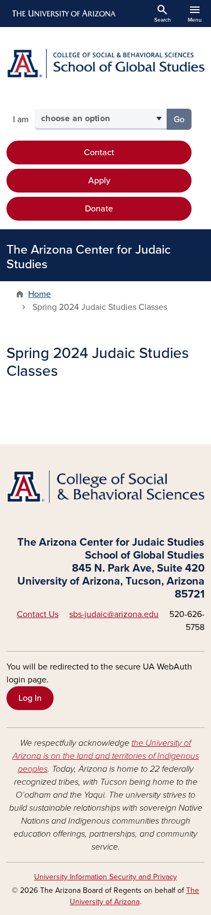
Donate (99, 208)
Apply (99, 180)
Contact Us (37, 614)
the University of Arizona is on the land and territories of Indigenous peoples (105, 756)
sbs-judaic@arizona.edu (114, 614)
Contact (99, 152)
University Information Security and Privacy (105, 876)
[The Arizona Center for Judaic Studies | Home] (105, 63)
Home (39, 294)
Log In (30, 698)
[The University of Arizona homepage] (63, 13)
